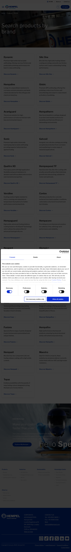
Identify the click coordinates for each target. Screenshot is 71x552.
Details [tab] (35, 257)
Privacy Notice (57, 282)
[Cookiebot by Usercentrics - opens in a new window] (61, 251)
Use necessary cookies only (35, 299)
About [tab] (59, 257)
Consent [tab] (12, 257)
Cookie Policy (56, 280)
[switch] (26, 291)
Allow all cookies (57, 299)
